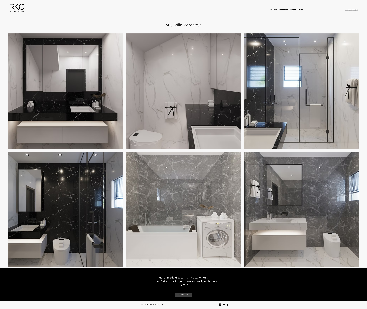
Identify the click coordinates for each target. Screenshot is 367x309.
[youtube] (223, 304)
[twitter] (220, 304)
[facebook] (227, 304)
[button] (300, 9)
